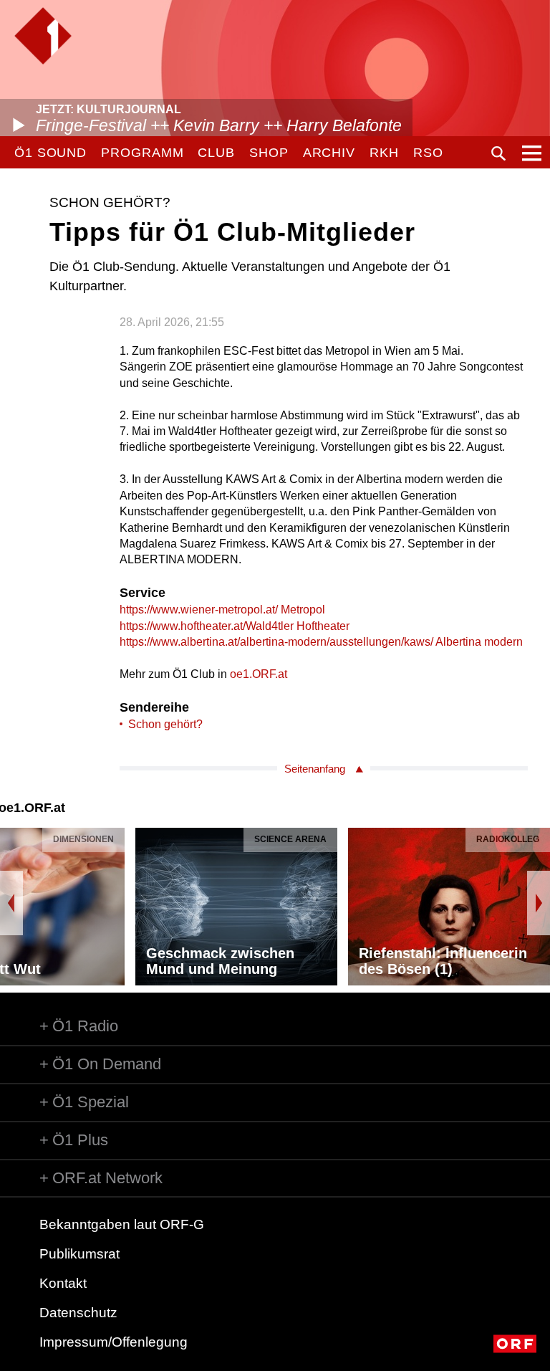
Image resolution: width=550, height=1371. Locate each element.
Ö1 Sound (50, 152)
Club (216, 152)
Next (538, 903)
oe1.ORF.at (258, 674)
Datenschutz (78, 1312)
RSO (428, 152)
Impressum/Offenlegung (113, 1341)
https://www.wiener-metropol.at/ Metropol (222, 609)
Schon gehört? (165, 724)
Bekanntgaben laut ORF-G (121, 1224)
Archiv (329, 152)
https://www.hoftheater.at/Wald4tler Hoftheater (234, 626)
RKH (384, 152)
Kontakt (63, 1283)
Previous (11, 903)
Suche (498, 153)
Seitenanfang (314, 769)
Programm (142, 152)
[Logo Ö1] (43, 36)
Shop (269, 152)
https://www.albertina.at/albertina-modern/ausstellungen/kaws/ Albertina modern (321, 642)
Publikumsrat (79, 1253)
